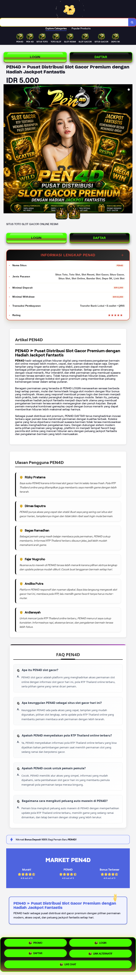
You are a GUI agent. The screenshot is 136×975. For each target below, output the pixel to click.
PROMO (37, 943)
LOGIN (35, 57)
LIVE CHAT (70, 964)
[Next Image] (129, 149)
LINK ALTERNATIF (102, 954)
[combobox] (64, 22)
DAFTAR (101, 57)
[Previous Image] (6, 149)
